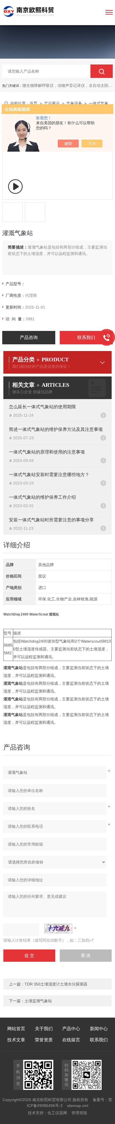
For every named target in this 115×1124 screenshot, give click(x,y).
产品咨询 (29, 337)
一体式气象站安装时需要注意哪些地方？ (49, 474)
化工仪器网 (57, 1113)
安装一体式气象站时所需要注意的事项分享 (51, 519)
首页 (33, 103)
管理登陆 (79, 1113)
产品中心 (71, 1028)
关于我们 (44, 1028)
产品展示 (52, 103)
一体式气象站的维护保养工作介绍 (42, 497)
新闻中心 (99, 1028)
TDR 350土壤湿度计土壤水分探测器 (56, 984)
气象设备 (74, 103)
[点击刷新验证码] (58, 928)
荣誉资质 (44, 1039)
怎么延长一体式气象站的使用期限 (42, 406)
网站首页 (16, 1028)
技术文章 (16, 1039)
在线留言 (71, 1039)
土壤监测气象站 (38, 1001)
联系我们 (86, 337)
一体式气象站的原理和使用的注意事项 (47, 452)
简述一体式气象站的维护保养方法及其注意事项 (56, 429)
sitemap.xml (77, 1105)
